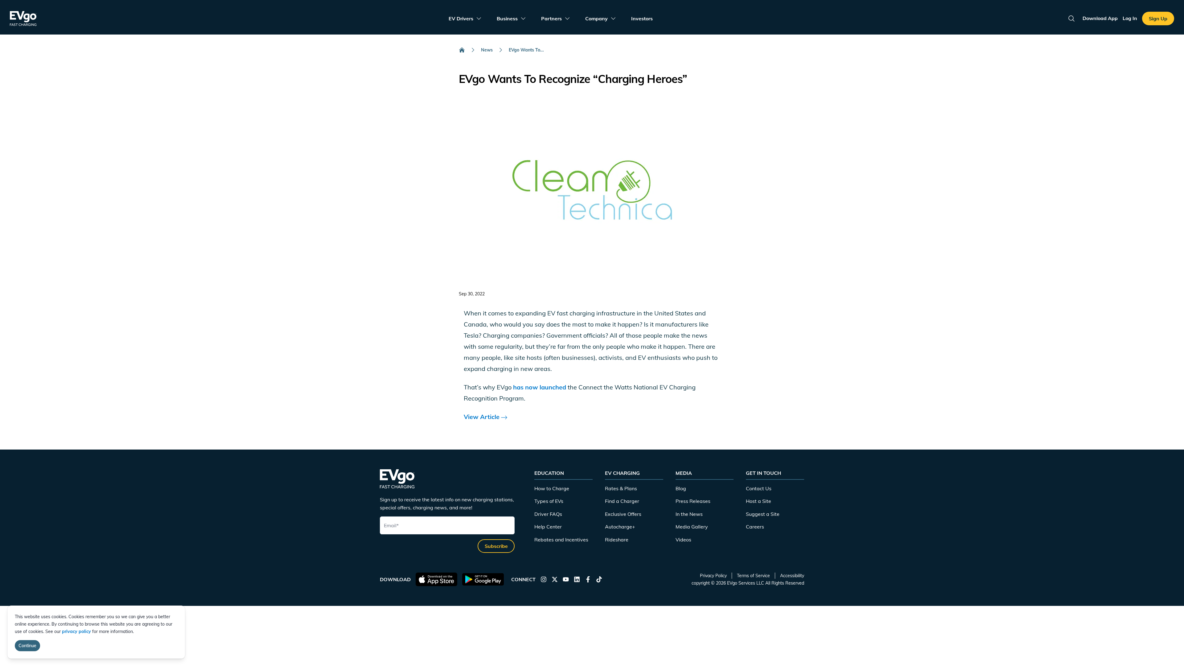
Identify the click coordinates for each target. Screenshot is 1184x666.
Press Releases (693, 501)
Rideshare (616, 539)
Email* (391, 525)
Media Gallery (692, 527)
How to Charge (551, 488)
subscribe (496, 546)
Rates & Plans (621, 488)
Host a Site (758, 501)
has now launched (539, 387)
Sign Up (1158, 18)
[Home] (462, 50)
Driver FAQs (548, 514)
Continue (27, 645)
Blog (681, 488)
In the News (689, 514)
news (487, 50)
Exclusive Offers (623, 514)
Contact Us (758, 488)
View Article (482, 417)
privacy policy (76, 631)
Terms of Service (753, 575)
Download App (1100, 18)
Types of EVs (548, 501)
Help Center (548, 527)
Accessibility (792, 575)
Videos (683, 539)
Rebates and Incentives (561, 539)
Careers (755, 527)
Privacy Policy (713, 575)
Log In (1130, 18)
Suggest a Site (762, 514)
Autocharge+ (620, 527)
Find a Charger (622, 501)
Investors (642, 18)
